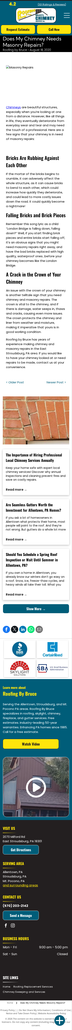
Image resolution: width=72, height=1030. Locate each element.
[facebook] (6, 926)
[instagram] (13, 926)
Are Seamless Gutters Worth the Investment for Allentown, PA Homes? (33, 507)
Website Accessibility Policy (52, 1013)
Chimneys (13, 107)
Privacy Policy (7, 1010)
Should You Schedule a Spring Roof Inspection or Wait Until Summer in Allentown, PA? (32, 560)
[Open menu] (67, 15)
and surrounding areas (20, 885)
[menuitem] (8, 986)
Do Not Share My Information (34, 1010)
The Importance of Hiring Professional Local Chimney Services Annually (34, 457)
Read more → (16, 489)
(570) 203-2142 (15, 905)
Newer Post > (56, 382)
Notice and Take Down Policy (21, 1013)
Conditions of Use (61, 1010)
